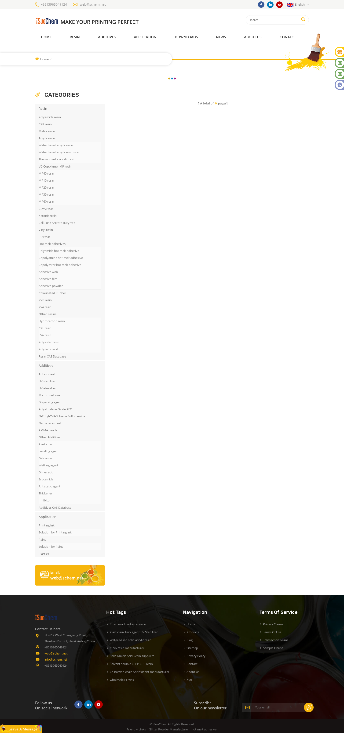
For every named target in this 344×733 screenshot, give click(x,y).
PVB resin (45, 300)
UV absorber (47, 388)
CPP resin (45, 124)
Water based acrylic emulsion (59, 152)
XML (190, 680)
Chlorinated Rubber (52, 293)
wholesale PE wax (122, 680)
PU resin (44, 237)
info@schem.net (55, 659)
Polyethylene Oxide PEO (55, 409)
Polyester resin (49, 342)
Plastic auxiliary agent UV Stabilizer (134, 632)
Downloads (186, 37)
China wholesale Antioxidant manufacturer (139, 672)
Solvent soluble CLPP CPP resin (131, 664)
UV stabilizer (47, 381)
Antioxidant (47, 374)
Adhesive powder (51, 286)
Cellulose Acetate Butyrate (57, 223)
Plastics (44, 554)
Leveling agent (49, 451)
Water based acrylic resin (56, 145)
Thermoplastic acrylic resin (57, 159)
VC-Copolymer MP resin (55, 166)
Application (145, 37)
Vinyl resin (46, 230)
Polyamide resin (50, 117)
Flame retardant (50, 423)
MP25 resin (46, 187)
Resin (75, 37)
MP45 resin (46, 173)
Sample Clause (273, 648)
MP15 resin (46, 180)
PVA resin (45, 307)
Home (46, 37)
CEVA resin (46, 209)
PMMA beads (48, 430)
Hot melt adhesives (52, 244)
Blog (190, 640)
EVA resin (45, 335)
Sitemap (192, 648)
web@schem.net (93, 4)
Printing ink (47, 525)
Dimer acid (46, 472)
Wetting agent (48, 465)
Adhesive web (48, 272)
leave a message (22, 729)
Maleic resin (47, 131)
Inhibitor (45, 500)
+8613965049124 (54, 4)
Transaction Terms (275, 640)
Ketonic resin (48, 216)
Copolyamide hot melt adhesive (61, 258)
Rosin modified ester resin (128, 624)
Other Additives (49, 437)
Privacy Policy (196, 656)
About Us (252, 37)
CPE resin (45, 328)
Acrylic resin (47, 138)
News (221, 37)
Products (193, 632)
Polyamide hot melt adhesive (59, 251)
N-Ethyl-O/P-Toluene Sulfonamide (62, 416)
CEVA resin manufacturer (127, 648)
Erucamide (46, 479)
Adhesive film (48, 279)
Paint (42, 539)
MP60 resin (46, 201)
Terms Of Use (272, 632)
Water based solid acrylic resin (130, 640)
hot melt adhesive (203, 729)
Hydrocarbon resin (52, 321)
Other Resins (47, 314)
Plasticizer (45, 444)
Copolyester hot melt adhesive (60, 265)
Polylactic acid (48, 349)
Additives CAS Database (55, 507)
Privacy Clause (273, 624)
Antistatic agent (49, 486)
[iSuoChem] (96, 21)
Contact (288, 37)
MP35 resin (46, 194)
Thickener (45, 493)
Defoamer (45, 458)
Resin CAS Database (52, 356)
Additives (107, 37)
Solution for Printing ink (55, 532)
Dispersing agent (50, 402)
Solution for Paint (51, 546)
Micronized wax (49, 395)
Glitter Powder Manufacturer (169, 729)
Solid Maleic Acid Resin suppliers (132, 656)
